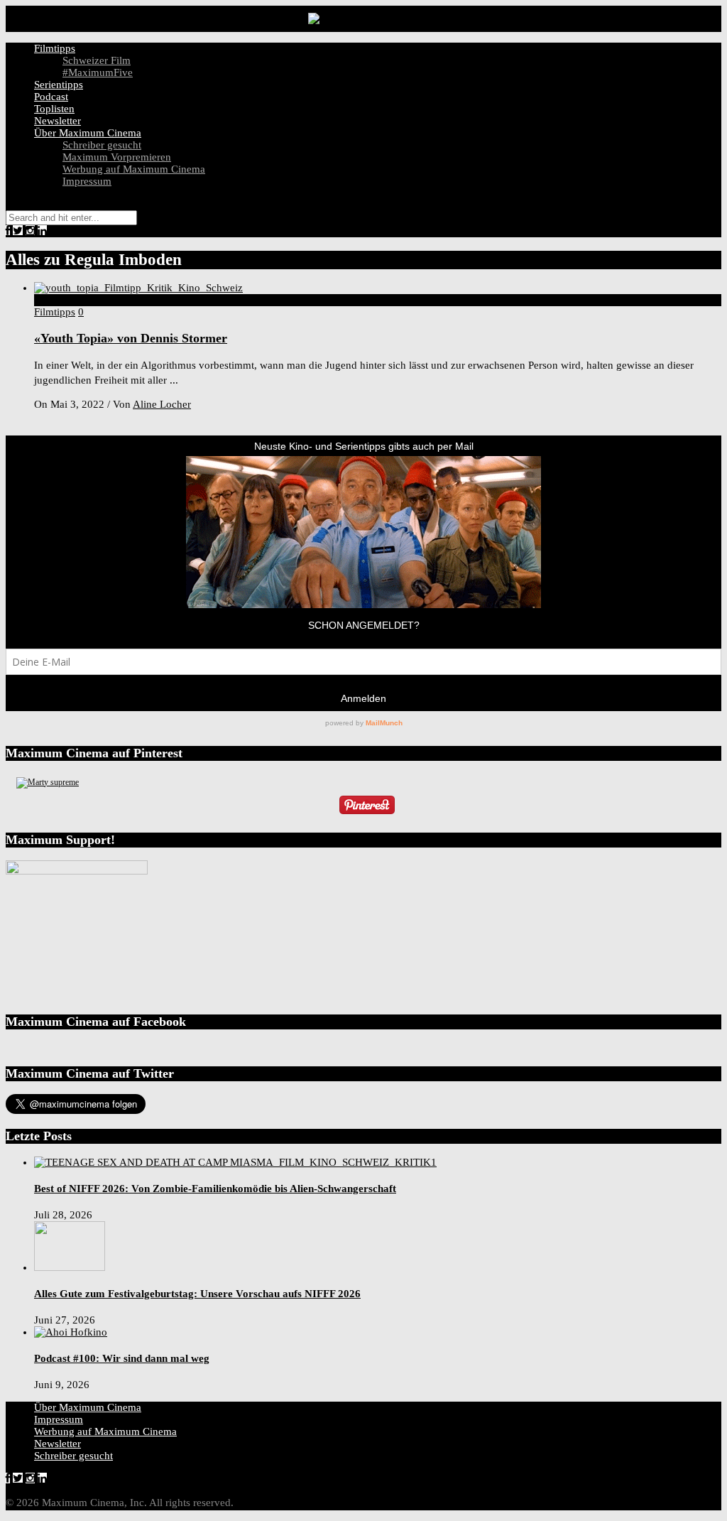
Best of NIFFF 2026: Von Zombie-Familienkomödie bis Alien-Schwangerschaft (215, 1188)
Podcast (51, 96)
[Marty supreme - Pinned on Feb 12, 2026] (47, 782)
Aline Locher (162, 404)
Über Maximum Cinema (87, 133)
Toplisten (54, 108)
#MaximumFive (97, 72)
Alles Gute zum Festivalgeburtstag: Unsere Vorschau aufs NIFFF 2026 (197, 1293)
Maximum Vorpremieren (116, 157)
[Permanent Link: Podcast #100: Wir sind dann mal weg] (70, 1332)
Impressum (86, 181)
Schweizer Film (96, 60)
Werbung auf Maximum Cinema (133, 169)
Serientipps (58, 84)
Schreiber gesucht (101, 145)
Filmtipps (54, 48)
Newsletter (57, 120)
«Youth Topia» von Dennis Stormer (130, 338)
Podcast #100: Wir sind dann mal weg (121, 1358)
